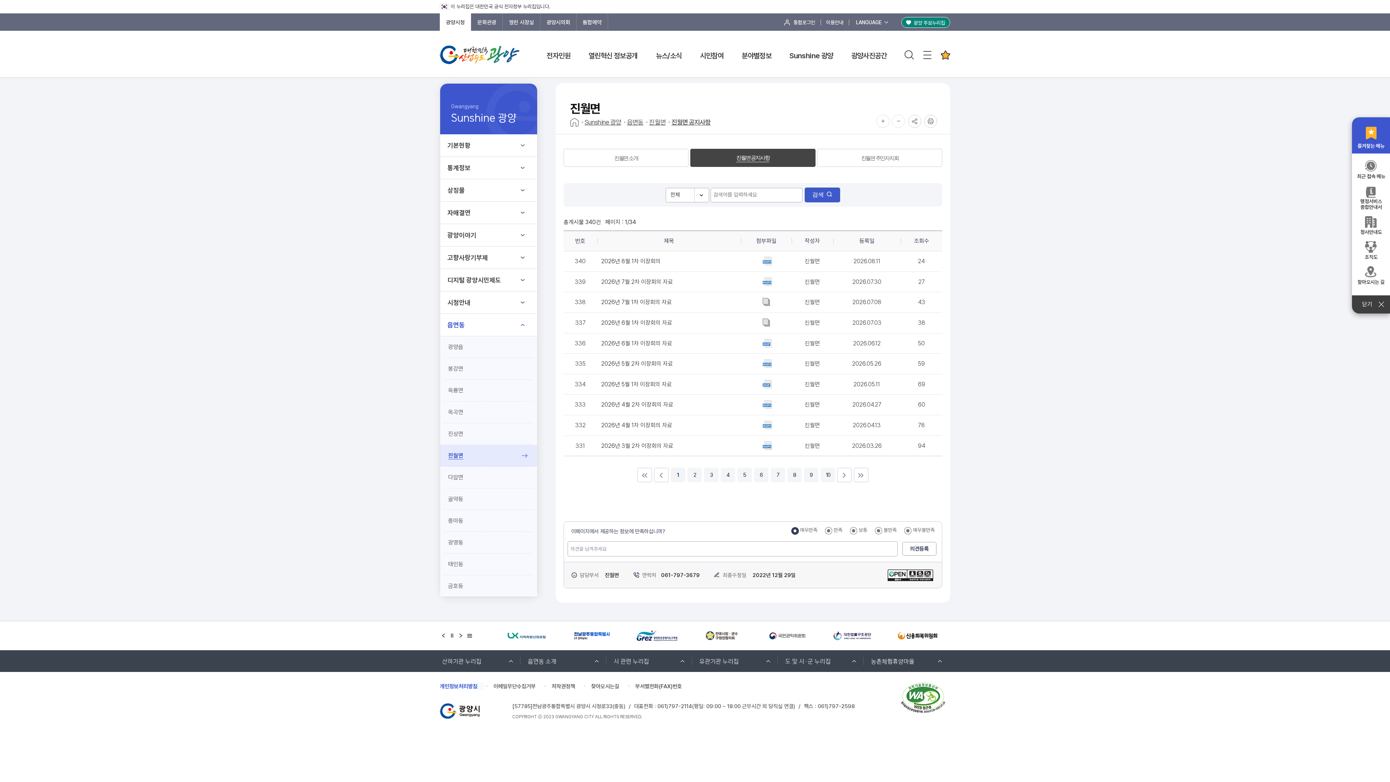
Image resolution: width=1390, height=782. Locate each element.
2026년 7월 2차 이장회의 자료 (637, 281)
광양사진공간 (869, 55)
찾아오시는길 (605, 686)
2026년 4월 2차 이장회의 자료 (637, 404)
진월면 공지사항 (691, 122)
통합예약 (592, 22)
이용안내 (834, 22)
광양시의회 (558, 22)
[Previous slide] (443, 635)
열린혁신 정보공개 (613, 55)
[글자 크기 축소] (898, 121)
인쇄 (930, 121)
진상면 (455, 433)
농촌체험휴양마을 (892, 661)
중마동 (455, 520)
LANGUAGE (869, 22)
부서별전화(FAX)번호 (658, 686)
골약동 (455, 499)
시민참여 (712, 55)
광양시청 (455, 22)
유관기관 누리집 (719, 661)
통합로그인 (804, 22)
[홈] (574, 122)
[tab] (626, 158)
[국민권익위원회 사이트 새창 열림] (787, 635)
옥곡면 (455, 412)
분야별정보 (756, 55)
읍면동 (635, 122)
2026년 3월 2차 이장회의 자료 (637, 445)
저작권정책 (563, 686)
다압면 (455, 477)
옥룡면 (455, 390)
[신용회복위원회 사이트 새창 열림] (917, 635)
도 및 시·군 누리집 (808, 661)
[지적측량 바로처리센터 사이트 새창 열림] (526, 635)
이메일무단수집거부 (514, 686)
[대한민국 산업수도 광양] (479, 55)
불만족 (890, 530)
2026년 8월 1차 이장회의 (631, 261)
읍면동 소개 (542, 661)
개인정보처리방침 (458, 686)
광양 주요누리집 (929, 23)
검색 (818, 195)
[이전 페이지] (661, 475)
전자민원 (558, 55)
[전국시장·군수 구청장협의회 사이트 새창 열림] (722, 635)
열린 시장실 (521, 22)
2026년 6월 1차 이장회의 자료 (636, 322)
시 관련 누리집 (631, 661)
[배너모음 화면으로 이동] (469, 635)
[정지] (452, 635)
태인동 (455, 564)
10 (828, 475)
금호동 (455, 586)
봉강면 (455, 368)
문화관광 (486, 22)
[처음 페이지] (644, 475)
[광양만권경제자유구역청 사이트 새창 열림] (657, 635)
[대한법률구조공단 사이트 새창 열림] (852, 635)
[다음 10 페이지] (844, 475)
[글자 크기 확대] (882, 121)
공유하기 (914, 121)
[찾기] (909, 55)
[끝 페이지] (861, 475)
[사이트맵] (927, 55)
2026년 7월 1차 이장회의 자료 (636, 302)
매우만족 (808, 530)
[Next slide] (460, 635)
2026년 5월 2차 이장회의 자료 (637, 363)
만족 (838, 530)
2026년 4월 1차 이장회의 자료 (636, 425)
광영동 (455, 542)
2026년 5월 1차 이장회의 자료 (636, 384)
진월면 (455, 455)
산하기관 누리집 (461, 661)
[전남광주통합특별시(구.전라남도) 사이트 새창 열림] (591, 635)
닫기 (1367, 304)
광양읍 (455, 347)
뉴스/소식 (669, 55)
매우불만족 (924, 530)
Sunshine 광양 (811, 55)
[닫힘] (945, 55)
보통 (863, 530)
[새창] (910, 569)
